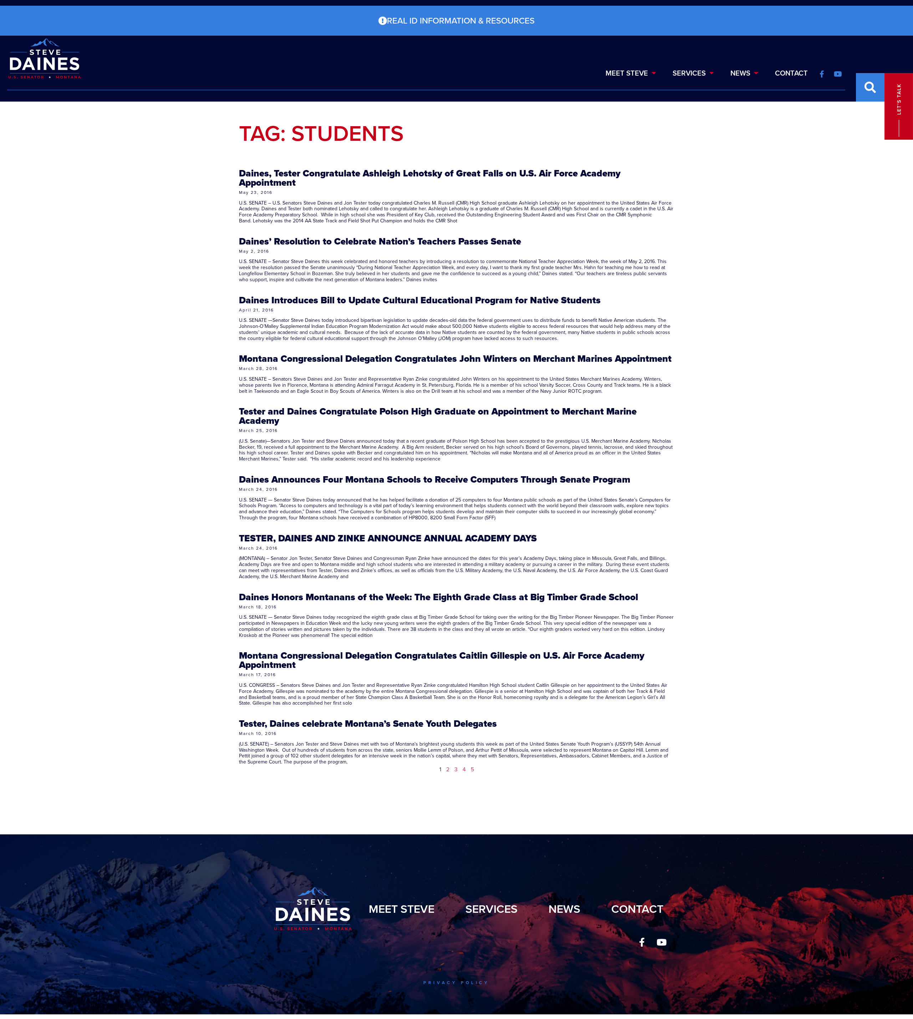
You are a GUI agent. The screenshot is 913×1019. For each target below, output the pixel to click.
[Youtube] (661, 942)
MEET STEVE (627, 73)
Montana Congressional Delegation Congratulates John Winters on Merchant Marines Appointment (455, 358)
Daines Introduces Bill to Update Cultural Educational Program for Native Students (420, 300)
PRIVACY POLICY (456, 982)
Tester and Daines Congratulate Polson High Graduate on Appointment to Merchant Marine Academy (438, 416)
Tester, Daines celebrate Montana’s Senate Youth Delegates (368, 723)
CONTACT (791, 73)
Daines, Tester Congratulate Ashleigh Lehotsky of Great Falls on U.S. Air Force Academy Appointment (430, 177)
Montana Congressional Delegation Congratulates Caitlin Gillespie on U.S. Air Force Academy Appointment (441, 660)
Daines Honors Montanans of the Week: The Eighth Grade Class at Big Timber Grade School (438, 597)
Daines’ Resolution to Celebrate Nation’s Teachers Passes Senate (380, 241)
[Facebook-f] (642, 942)
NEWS (740, 73)
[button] (870, 87)
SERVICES (689, 73)
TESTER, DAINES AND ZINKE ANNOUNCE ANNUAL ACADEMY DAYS (388, 538)
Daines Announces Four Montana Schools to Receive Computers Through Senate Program (434, 479)
